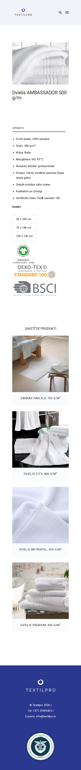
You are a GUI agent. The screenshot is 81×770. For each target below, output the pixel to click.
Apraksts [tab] (18, 128)
